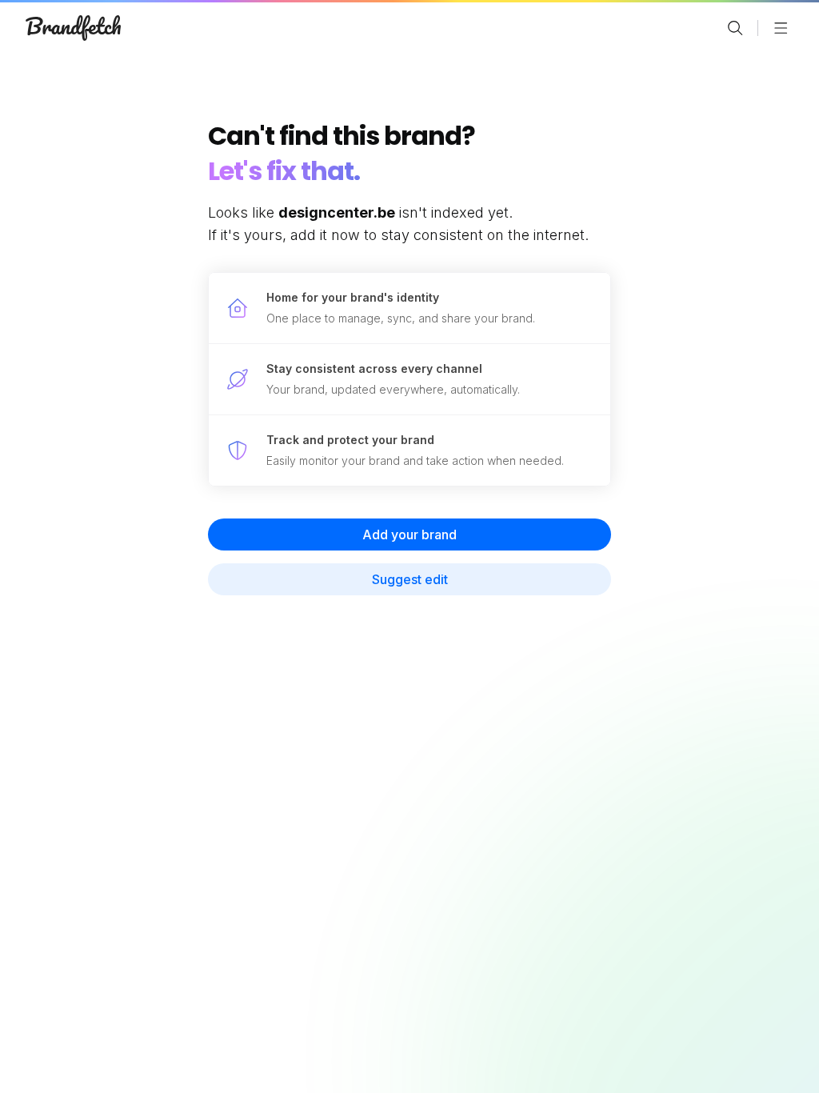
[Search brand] (735, 28)
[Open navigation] (780, 28)
